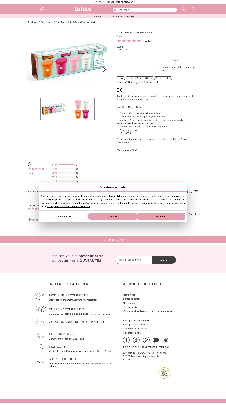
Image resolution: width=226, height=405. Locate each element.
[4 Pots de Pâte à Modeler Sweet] (68, 61)
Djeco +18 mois (163, 78)
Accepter (161, 216)
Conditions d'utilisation (135, 328)
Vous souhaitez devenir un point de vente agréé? (148, 311)
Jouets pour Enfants (36, 22)
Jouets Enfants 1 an (55, 22)
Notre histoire (130, 294)
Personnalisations (132, 298)
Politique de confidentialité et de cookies (68, 206)
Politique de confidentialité (137, 320)
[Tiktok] (136, 340)
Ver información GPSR (127, 150)
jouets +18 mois (126, 82)
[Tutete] (90, 10)
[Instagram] (166, 340)
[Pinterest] (146, 340)
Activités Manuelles (146, 82)
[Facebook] (126, 340)
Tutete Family (130, 307)
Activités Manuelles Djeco (139, 78)
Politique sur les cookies (135, 324)
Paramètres (64, 216)
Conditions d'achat (133, 332)
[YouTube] (156, 340)
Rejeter (113, 216)
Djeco (119, 35)
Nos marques (130, 303)
